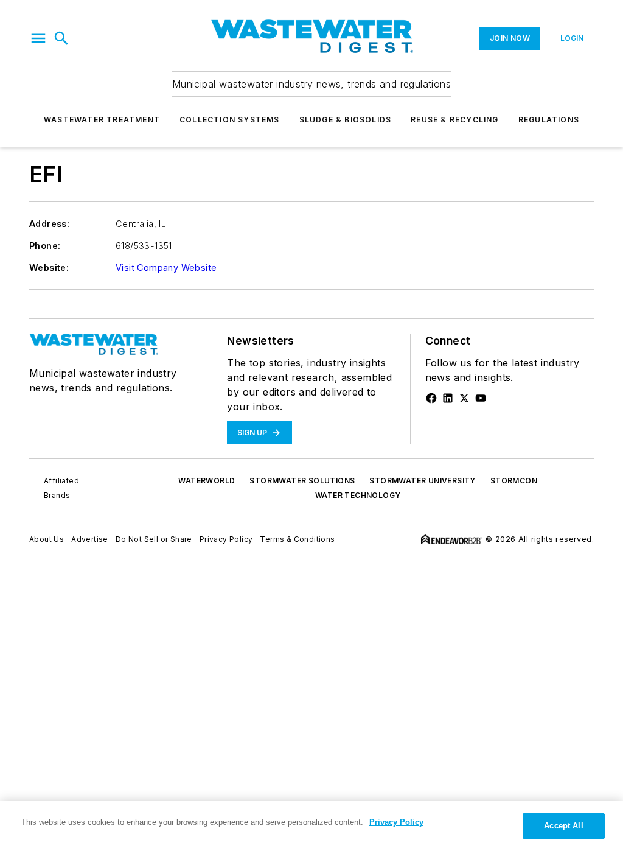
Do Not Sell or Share (154, 539)
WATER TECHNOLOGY (357, 495)
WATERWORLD (206, 480)
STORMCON (513, 480)
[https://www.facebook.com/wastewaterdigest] (431, 398)
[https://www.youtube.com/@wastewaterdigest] (481, 398)
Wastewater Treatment (102, 119)
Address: (49, 224)
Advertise (89, 539)
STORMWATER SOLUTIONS (302, 480)
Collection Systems (229, 119)
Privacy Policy (226, 539)
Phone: (44, 245)
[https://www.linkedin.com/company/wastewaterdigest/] (448, 398)
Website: (49, 267)
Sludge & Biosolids (345, 119)
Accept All (563, 825)
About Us (46, 539)
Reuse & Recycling (454, 119)
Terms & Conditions (297, 539)
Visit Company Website (166, 267)
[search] (61, 38)
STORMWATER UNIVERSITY (422, 480)
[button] (38, 38)
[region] (311, 826)
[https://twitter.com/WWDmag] (464, 398)
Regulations (548, 119)
